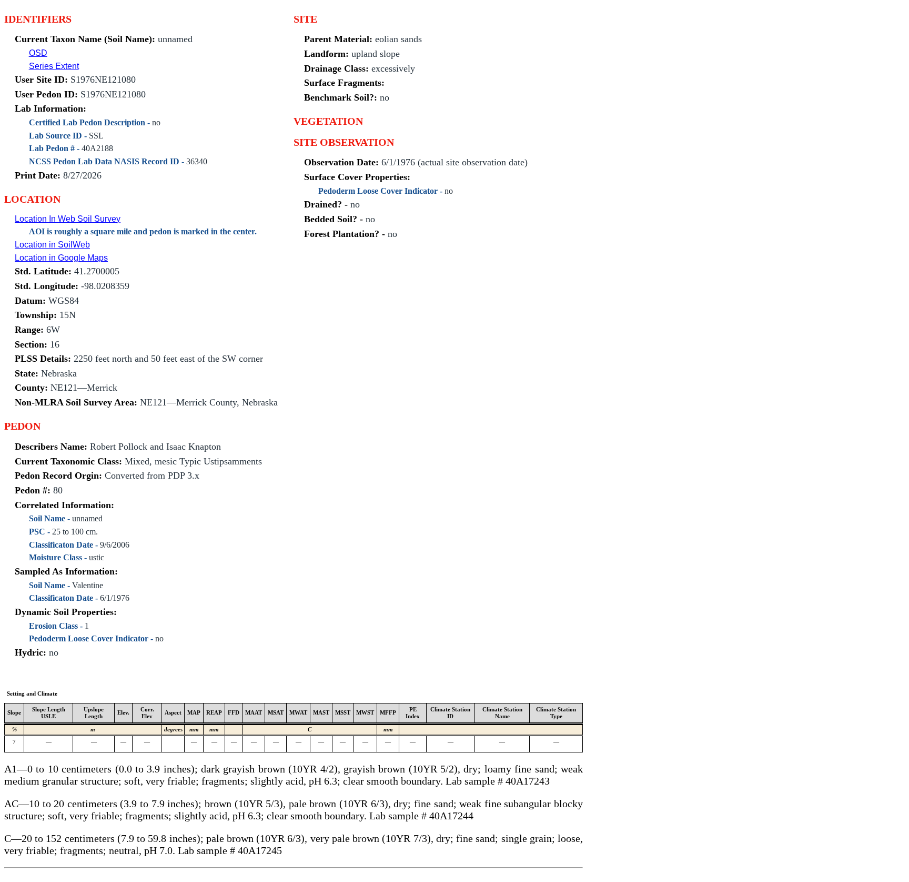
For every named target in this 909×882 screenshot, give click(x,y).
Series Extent (54, 66)
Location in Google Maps (61, 257)
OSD (38, 52)
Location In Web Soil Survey (67, 218)
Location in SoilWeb (52, 244)
